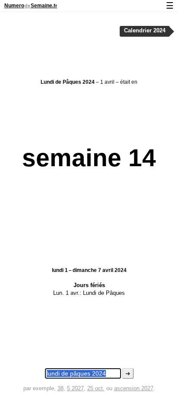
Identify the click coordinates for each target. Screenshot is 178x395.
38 (60, 388)
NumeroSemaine (30, 6)
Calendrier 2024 (144, 31)
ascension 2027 (133, 388)
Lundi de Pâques (104, 293)
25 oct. (96, 388)
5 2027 (75, 388)
